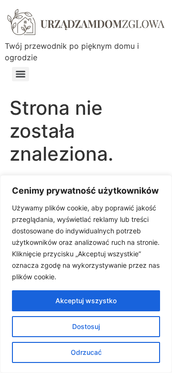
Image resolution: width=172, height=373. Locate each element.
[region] (86, 274)
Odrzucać (86, 352)
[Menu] (20, 74)
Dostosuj (86, 326)
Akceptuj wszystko (86, 300)
